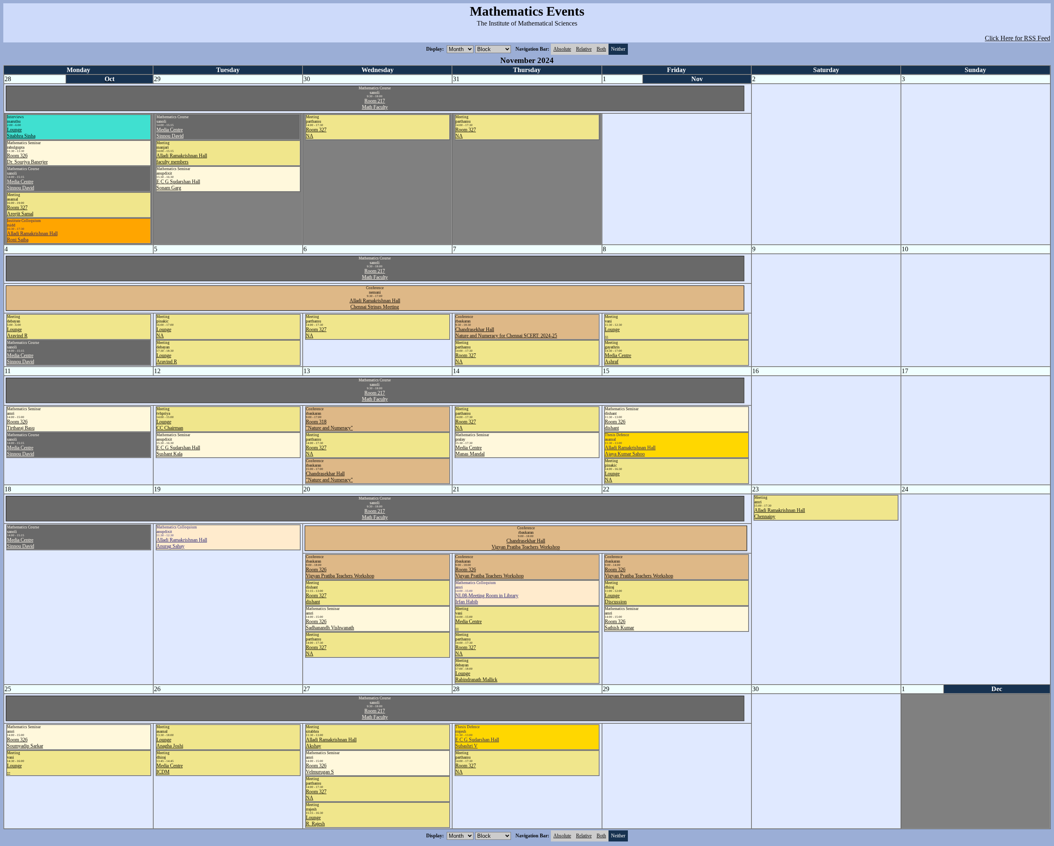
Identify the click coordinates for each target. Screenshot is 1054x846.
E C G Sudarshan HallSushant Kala (178, 451)
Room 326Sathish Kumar (619, 625)
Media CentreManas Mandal (470, 451)
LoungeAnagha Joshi (169, 743)
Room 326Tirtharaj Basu (21, 425)
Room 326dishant (615, 425)
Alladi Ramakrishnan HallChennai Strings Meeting (375, 304)
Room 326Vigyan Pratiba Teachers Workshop (340, 573)
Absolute (562, 49)
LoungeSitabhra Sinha (21, 133)
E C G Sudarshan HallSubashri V (477, 743)
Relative (584, 49)
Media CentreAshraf (618, 359)
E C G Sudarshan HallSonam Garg (178, 185)
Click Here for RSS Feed (1017, 38)
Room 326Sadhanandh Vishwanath (330, 625)
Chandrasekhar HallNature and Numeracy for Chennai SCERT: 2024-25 (506, 333)
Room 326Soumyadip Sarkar (25, 743)
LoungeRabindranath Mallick (476, 676)
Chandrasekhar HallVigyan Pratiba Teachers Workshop (526, 544)
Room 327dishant (316, 599)
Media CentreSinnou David (20, 185)
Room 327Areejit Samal (20, 211)
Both (601, 49)
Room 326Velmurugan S (320, 769)
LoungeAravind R (17, 333)
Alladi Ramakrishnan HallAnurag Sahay (181, 543)
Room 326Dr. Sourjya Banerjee (27, 159)
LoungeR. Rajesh (315, 821)
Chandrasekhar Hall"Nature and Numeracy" (329, 477)
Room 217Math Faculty (375, 104)
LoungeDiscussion (616, 599)
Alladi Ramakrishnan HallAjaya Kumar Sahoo (630, 451)
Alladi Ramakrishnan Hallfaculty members (181, 159)
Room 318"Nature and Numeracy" (329, 425)
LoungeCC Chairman (169, 425)
